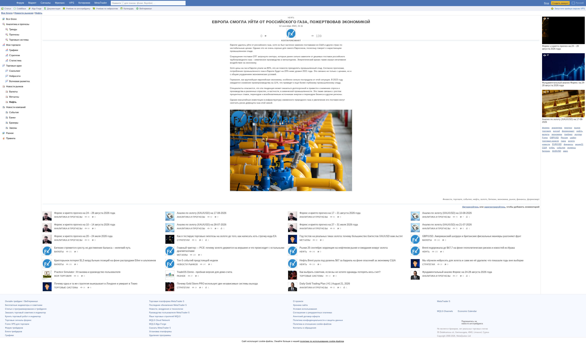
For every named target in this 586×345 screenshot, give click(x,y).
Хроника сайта (300, 305)
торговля (457, 199)
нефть (476, 199)
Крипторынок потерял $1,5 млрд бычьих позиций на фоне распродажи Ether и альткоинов (105, 260)
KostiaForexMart (291, 41)
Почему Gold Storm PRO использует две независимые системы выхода (217, 283)
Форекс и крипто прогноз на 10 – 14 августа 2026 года (84, 224)
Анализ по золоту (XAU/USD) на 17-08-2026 (201, 213)
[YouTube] (453, 322)
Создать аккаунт (560, 3)
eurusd (556, 131)
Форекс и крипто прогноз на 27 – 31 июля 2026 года (329, 224)
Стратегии (183, 240)
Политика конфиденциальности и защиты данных (318, 320)
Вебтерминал (145, 8)
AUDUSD (556, 151)
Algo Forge (36, 8)
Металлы (305, 240)
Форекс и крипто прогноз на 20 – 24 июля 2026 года (83, 236)
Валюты (427, 240)
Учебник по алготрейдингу (78, 8)
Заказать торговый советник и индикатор (25, 312)
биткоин (492, 199)
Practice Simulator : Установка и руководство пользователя (87, 272)
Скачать (160, 328)
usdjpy (573, 137)
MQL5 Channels (445, 311)
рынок (512, 199)
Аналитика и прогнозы (68, 217)
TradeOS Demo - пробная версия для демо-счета (204, 272)
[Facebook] (439, 322)
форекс (546, 127)
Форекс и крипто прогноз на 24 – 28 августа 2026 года (84, 213)
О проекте (298, 301)
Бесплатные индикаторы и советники (23, 305)
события (467, 199)
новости (448, 199)
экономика (502, 199)
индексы (571, 147)
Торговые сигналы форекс (18, 320)
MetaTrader (100, 3)
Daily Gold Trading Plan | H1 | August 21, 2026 (325, 283)
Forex (545, 137)
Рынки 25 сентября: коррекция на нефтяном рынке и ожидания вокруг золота (344, 247)
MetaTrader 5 (443, 301)
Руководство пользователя (169, 312)
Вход (546, 3)
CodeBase (21, 8)
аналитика (557, 127)
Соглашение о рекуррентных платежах (312, 312)
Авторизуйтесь (470, 207)
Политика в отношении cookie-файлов (312, 324)
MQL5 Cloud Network (159, 320)
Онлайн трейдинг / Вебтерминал (21, 301)
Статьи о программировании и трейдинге (26, 309)
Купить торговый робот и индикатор (23, 316)
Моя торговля (62, 276)
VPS (71, 3)
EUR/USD (557, 144)
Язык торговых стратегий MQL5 (165, 316)
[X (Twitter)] (448, 322)
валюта (545, 134)
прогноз (568, 127)
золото (483, 199)
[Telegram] (444, 322)
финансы (521, 199)
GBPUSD (554, 137)
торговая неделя (550, 141)
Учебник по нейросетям (107, 8)
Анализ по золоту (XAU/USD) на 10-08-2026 (447, 213)
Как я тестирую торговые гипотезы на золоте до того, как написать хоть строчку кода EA (227, 236)
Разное (181, 276)
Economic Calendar (467, 311)
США (544, 147)
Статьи (8, 8)
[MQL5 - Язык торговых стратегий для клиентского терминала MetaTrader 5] (7, 3)
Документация (53, 8)
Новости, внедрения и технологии (166, 309)
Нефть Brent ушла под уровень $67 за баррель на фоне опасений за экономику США (348, 260)
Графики (9, 335)
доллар (578, 134)
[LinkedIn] (458, 322)
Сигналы (46, 3)
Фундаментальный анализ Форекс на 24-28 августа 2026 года (457, 272)
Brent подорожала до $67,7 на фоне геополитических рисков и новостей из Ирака (468, 247)
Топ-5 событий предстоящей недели (197, 260)
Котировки (84, 3)
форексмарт (533, 199)
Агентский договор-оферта (306, 316)
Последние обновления (168, 305)
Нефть (291, 18)
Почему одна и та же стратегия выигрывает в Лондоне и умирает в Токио (95, 283)
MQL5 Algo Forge (157, 324)
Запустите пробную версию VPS (570, 8)
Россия (564, 137)
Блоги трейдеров (13, 331)
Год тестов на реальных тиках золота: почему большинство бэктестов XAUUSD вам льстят (351, 236)
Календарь (129, 8)
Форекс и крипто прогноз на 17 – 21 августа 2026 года (330, 213)
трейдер (568, 134)
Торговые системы (311, 276)
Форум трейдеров (14, 328)
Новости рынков (187, 264)
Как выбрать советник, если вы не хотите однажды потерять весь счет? (340, 272)
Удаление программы (160, 335)
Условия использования (305, 309)
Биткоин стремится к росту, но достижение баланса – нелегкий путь (92, 247)
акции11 (579, 144)
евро (565, 151)
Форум (20, 3)
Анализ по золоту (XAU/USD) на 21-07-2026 (447, 224)
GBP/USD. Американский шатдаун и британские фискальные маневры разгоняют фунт (471, 236)
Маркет (32, 3)
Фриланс (60, 3)
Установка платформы (160, 331)
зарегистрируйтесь (494, 207)
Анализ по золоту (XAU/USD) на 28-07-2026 (201, 224)
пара (563, 141)
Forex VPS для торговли (17, 324)
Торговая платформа (166, 301)
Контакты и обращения (304, 328)
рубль (552, 147)
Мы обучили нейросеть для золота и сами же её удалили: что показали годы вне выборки (472, 260)
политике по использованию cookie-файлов (322, 341)
